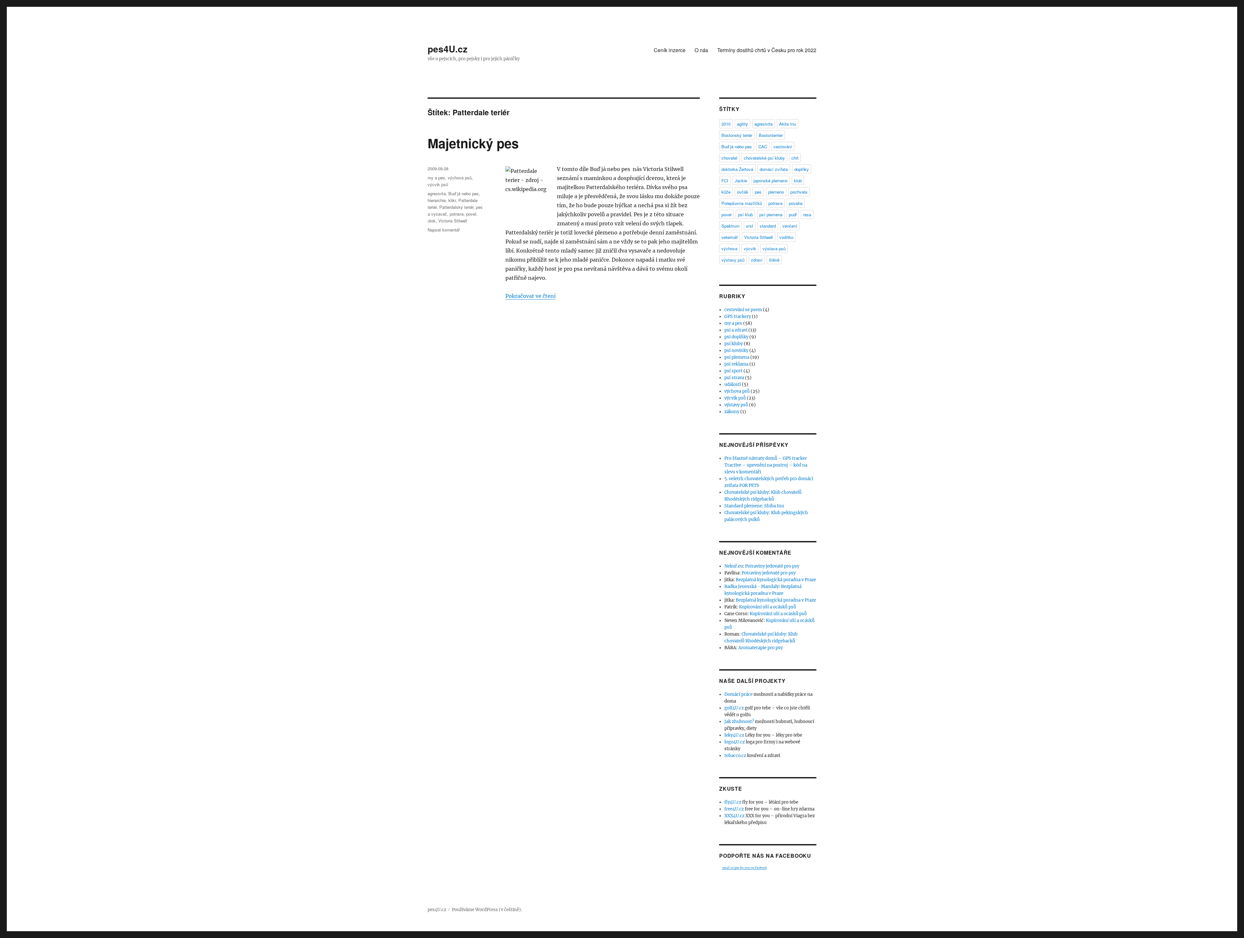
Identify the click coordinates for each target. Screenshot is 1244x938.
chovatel (729, 158)
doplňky (801, 169)
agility (742, 124)
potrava (457, 214)
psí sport (733, 371)
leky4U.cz (734, 735)
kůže (726, 192)
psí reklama (736, 364)
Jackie (741, 180)
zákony (731, 411)
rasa (807, 214)
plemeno (776, 192)
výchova (729, 248)
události (732, 384)
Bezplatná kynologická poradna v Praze (776, 579)
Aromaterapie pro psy (760, 647)
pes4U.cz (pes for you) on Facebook (744, 867)
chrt (795, 158)
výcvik (750, 248)
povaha (795, 203)
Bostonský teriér (736, 135)
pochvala (798, 192)
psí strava (734, 377)
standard (768, 226)
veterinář (729, 237)
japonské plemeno (771, 180)
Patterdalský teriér (456, 207)
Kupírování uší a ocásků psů (767, 607)
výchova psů (460, 178)
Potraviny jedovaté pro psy (772, 566)
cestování (783, 146)
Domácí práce (738, 694)
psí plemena (770, 214)
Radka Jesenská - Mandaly (751, 586)
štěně (774, 260)
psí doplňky (736, 337)
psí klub (745, 214)
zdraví (757, 260)
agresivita (437, 193)
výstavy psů (732, 260)
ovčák (742, 192)
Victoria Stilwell (452, 221)
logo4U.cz (734, 742)
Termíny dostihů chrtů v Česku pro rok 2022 (766, 50)
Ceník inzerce (669, 50)
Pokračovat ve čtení (530, 296)
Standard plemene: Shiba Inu (754, 506)
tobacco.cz (735, 755)
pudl (793, 214)
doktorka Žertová (737, 169)
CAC (762, 146)
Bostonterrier (771, 135)
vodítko (786, 237)
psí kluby (733, 343)
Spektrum (730, 226)
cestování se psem (743, 309)
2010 (726, 124)
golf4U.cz (734, 708)
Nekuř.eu (733, 566)
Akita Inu (787, 124)
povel (471, 214)
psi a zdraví (735, 330)
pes (758, 192)
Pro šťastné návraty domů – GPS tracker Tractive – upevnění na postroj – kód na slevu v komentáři (765, 465)
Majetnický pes (473, 143)
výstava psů (774, 248)
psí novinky (736, 350)
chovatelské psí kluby (764, 158)
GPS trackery (737, 316)
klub (798, 180)
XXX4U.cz (734, 816)
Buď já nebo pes (463, 193)
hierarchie (437, 200)
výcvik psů (438, 184)
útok (432, 221)
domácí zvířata (774, 169)
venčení (789, 226)
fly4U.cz (732, 802)
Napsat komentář (444, 230)
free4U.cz (734, 809)
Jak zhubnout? (739, 721)
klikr (452, 200)
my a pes (436, 178)
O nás (701, 50)
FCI (724, 180)
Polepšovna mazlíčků (741, 203)
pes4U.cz (447, 48)
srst (749, 226)
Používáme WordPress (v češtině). (487, 909)
